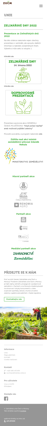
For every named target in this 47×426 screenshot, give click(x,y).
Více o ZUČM (9, 384)
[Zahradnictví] (23, 253)
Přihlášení (7, 386)
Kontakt (7, 357)
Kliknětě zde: (9, 56)
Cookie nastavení (10, 359)
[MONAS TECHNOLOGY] (23, 228)
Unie (6, 353)
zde (40, 134)
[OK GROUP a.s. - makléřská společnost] (23, 237)
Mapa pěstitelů (9, 355)
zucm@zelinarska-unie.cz (16, 373)
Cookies (23, 411)
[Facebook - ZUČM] (6, 398)
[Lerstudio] (23, 421)
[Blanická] (23, 186)
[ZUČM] (7, 3)
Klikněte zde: (9, 86)
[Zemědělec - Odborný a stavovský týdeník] (23, 258)
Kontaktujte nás (14, 299)
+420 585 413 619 (13, 371)
